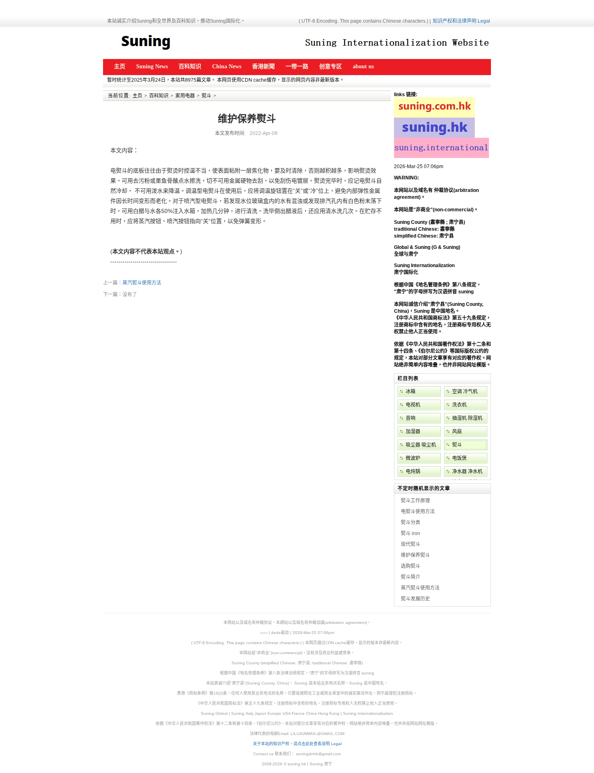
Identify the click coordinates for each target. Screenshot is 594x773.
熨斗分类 (410, 522)
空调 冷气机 (465, 391)
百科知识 (159, 96)
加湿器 (413, 431)
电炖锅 (413, 471)
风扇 (457, 431)
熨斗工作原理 (415, 500)
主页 (137, 96)
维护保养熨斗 (415, 555)
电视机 (413, 405)
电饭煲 (459, 458)
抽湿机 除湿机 (467, 418)
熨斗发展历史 (415, 599)
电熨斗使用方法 (418, 511)
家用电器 (185, 96)
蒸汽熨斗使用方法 (141, 283)
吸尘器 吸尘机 (421, 445)
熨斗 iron (410, 533)
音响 (410, 418)
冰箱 (410, 391)
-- (266, 632)
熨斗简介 (410, 577)
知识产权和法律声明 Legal (461, 21)
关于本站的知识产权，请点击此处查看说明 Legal (297, 743)
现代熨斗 (410, 544)
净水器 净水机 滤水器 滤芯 (467, 473)
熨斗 (206, 96)
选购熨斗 (410, 566)
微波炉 (413, 458)
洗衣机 (459, 405)
